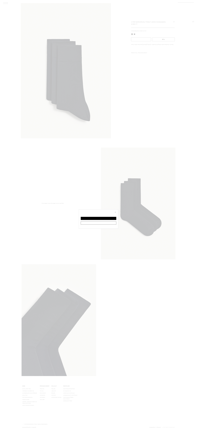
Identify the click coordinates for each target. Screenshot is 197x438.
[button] (98, 218)
